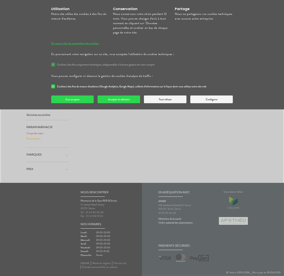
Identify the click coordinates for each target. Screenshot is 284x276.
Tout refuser (165, 99)
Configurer (212, 99)
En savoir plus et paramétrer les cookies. (75, 43)
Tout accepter (72, 99)
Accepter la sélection (119, 99)
